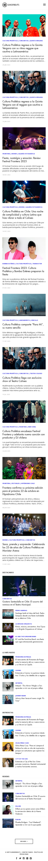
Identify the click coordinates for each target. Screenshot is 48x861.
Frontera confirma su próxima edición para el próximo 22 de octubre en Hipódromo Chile (22, 491)
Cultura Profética (10, 41)
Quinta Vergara (36, 41)
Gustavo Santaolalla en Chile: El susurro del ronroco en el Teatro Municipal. (22, 603)
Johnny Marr (20, 696)
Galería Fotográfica (26, 154)
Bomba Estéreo (8, 264)
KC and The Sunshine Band (25, 636)
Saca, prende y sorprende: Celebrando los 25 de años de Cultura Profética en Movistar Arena (23, 547)
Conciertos (23, 41)
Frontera (6, 154)
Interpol (18, 683)
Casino (18, 670)
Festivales (16, 483)
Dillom (18, 806)
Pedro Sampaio (21, 610)
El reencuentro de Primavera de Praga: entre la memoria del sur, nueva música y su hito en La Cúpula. (29, 662)
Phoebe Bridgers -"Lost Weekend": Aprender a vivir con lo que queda (28, 823)
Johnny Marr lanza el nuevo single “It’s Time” (29, 699)
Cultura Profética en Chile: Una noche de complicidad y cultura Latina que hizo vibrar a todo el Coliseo (22, 214)
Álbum (18, 819)
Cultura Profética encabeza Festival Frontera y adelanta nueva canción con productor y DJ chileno (23, 434)
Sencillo (34, 320)
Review (14, 154)
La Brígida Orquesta (23, 624)
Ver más (23, 841)
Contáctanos (27, 852)
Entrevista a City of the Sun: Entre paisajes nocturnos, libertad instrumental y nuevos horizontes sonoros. (30, 764)
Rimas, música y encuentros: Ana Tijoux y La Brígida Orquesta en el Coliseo (30, 628)
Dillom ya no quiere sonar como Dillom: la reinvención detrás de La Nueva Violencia (30, 811)
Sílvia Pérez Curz (22, 743)
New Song (32, 427)
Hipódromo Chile (28, 483)
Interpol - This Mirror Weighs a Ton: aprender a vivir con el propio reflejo (29, 687)
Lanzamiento (24, 320)
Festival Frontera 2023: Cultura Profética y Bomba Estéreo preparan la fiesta (23, 271)
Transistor (37, 264)
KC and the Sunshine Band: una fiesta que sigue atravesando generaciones (29, 640)
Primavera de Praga (23, 657)
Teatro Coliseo (36, 373)
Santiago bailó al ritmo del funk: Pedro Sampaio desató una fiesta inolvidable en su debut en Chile (29, 615)
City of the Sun (21, 759)
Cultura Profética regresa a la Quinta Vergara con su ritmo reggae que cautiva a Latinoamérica (22, 48)
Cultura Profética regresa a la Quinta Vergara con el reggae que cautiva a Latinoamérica (22, 104)
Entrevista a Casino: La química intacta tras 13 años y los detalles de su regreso (30, 674)
